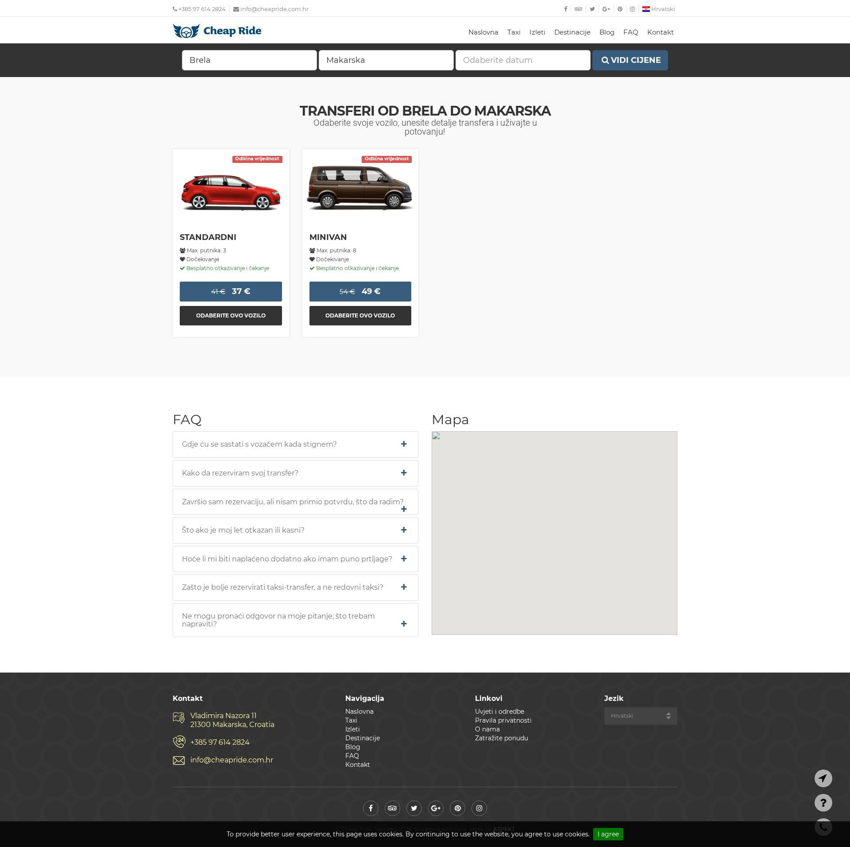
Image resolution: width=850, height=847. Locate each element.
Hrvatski (662, 8)
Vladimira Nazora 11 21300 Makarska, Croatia (232, 720)
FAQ (630, 32)
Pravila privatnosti (503, 720)
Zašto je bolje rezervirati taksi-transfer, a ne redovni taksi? (282, 588)
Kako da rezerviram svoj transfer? (240, 473)
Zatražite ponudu (501, 738)
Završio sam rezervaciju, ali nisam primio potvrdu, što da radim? (293, 502)
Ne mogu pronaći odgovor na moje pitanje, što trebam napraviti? (278, 620)
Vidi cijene (636, 60)
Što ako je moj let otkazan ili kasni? (243, 530)
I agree (608, 834)
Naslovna (483, 32)
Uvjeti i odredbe (499, 712)
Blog (606, 32)
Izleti (537, 32)
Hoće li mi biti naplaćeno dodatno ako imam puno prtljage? (287, 559)
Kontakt (660, 32)
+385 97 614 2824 (201, 8)
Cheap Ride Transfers (217, 31)
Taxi (514, 32)
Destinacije (572, 32)
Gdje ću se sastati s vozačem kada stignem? (259, 445)
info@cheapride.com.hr (274, 8)
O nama (487, 729)
